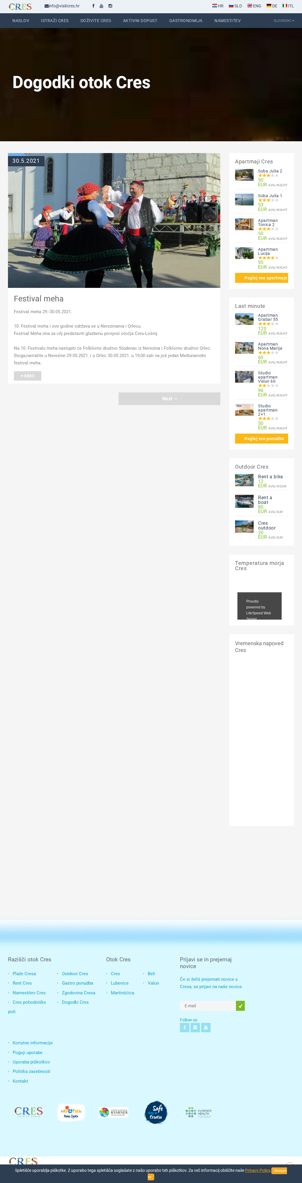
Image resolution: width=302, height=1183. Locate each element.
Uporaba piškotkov (31, 1062)
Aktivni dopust (140, 20)
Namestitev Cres (29, 992)
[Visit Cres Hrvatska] (22, 1160)
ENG (256, 6)
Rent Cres (22, 983)
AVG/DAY (270, 509)
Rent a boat (265, 500)
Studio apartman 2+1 (268, 410)
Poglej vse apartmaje (266, 278)
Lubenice (120, 983)
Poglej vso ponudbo (264, 438)
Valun (153, 983)
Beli (151, 973)
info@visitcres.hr (64, 6)
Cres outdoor (266, 525)
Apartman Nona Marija (270, 346)
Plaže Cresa (24, 973)
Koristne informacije (33, 1043)
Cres (115, 973)
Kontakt (20, 1081)
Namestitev (227, 20)
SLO (238, 6)
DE (274, 6)
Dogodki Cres (75, 1002)
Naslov (20, 20)
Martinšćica (122, 992)
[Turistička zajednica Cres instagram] (110, 6)
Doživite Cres (96, 20)
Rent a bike (270, 476)
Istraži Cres (55, 20)
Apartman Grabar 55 (268, 317)
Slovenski (282, 21)
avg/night (271, 182)
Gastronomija (186, 20)
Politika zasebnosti (31, 1071)
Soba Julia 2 (270, 171)
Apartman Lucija (268, 251)
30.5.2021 (26, 161)
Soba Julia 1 (270, 195)
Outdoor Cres (75, 973)
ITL (290, 6)
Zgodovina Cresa (78, 992)
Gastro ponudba (77, 983)
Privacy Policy (257, 1170)
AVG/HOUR (271, 484)
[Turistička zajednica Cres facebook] (93, 6)
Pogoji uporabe (27, 1052)
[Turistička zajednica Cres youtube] (101, 6)
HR (220, 6)
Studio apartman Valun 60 (268, 377)
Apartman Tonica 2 (268, 222)
